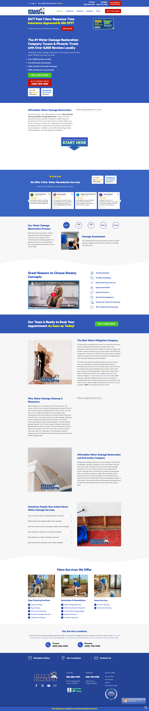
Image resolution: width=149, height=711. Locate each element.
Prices (98, 11)
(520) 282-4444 (89, 4)
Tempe (51, 638)
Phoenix (37, 638)
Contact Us (70, 11)
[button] (120, 201)
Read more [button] (33, 207)
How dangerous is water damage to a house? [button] (43, 537)
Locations (89, 11)
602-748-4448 (92, 677)
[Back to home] (36, 11)
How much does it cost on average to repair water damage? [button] (48, 526)
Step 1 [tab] (66, 225)
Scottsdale (44, 638)
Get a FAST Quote (39, 75)
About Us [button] (80, 11)
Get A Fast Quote (113, 11)
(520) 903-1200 (67, 28)
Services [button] (60, 11)
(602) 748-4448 (101, 4)
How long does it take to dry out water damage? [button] (44, 532)
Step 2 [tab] (78, 225)
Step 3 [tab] (91, 225)
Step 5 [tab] (115, 225)
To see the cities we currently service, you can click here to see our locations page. (92, 638)
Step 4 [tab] (103, 225)
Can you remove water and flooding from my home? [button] (46, 516)
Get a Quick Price (106, 324)
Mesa (55, 638)
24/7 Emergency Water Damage (115, 3)
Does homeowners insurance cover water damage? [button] (45, 542)
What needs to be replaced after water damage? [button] (45, 521)
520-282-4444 (73, 677)
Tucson (114, 635)
